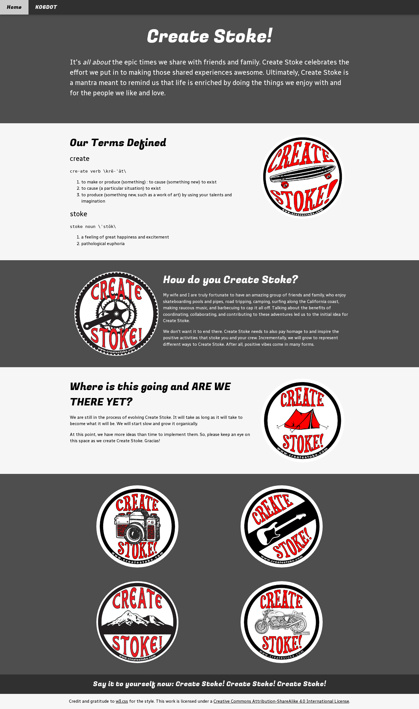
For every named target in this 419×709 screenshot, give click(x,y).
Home (14, 7)
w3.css (122, 701)
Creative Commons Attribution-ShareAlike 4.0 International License (281, 701)
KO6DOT (46, 7)
